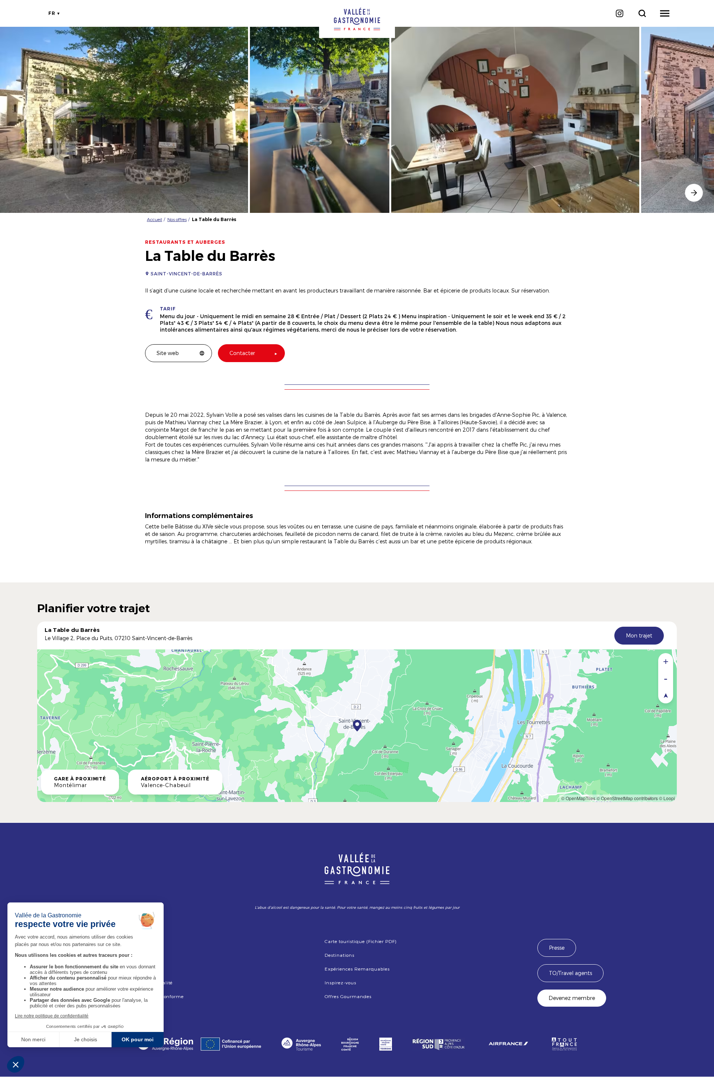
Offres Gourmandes (348, 996)
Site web (168, 353)
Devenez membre (572, 998)
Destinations (339, 955)
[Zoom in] (665, 661)
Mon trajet (639, 635)
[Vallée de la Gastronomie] (357, 19)
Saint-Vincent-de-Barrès (186, 273)
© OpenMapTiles (578, 798)
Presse (557, 948)
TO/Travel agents (570, 973)
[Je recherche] (642, 13)
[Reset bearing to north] (665, 695)
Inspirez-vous (340, 982)
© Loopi (667, 798)
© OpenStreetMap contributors (627, 798)
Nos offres (177, 219)
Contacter (242, 353)
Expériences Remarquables (357, 968)
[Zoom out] (665, 678)
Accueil (154, 219)
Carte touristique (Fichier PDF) (360, 941)
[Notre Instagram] (619, 13)
